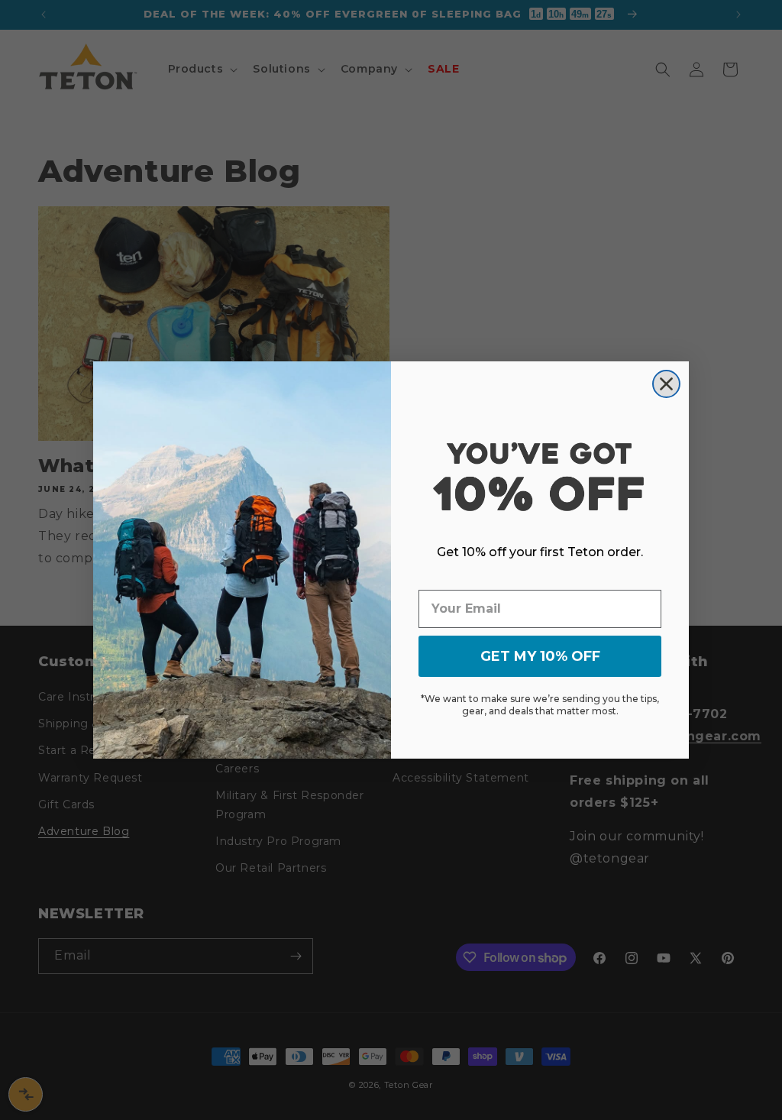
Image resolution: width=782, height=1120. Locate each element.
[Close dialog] (666, 384)
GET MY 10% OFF (540, 656)
